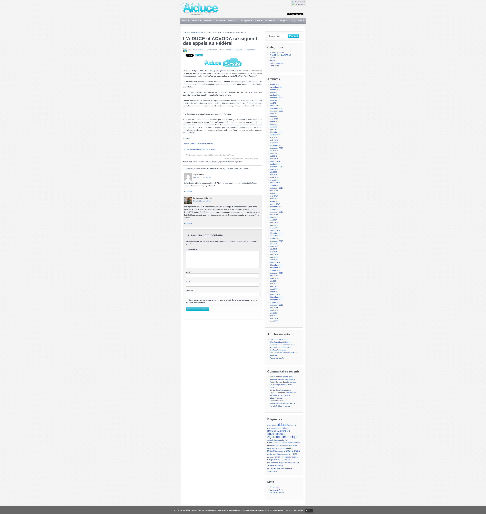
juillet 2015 (274, 246)
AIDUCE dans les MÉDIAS (280, 55)
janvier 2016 (275, 230)
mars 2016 (274, 225)
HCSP (294, 445)
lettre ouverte (279, 448)
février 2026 (274, 84)
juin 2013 (273, 313)
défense (290, 443)
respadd (287, 460)
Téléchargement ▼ (245, 21)
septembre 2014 (276, 273)
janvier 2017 (275, 204)
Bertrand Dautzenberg (278, 431)
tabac (293, 463)
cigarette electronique (226, 162)
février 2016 (274, 228)
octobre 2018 (275, 164)
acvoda (195, 162)
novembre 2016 (276, 207)
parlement (270, 457)
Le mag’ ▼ (232, 21)
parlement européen (283, 457)
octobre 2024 (275, 95)
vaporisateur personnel (275, 468)
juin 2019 (273, 153)
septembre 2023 (276, 111)
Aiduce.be (213, 50)
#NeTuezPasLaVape (278, 350)
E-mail (188, 281)
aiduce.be (208, 162)
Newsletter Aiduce (277, 493)
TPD (269, 466)
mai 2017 (273, 193)
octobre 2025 (275, 90)
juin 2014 (273, 281)
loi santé (271, 451)
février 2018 (274, 180)
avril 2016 (274, 222)
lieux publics (288, 448)
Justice (272, 60)
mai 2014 (273, 284)
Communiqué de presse (277, 443)
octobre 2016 (275, 209)
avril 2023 (274, 119)
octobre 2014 (275, 270)
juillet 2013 (274, 310)
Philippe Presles (273, 460)
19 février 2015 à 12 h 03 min (202, 201)
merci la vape (278, 454)
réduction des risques (276, 463)
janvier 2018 (275, 183)
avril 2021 (274, 129)
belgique (215, 162)
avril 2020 (274, 140)
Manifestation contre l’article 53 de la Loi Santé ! (241, 159)
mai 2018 (273, 175)
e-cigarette (283, 445)
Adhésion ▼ (208, 21)
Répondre (188, 191)
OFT (290, 454)
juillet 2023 (274, 114)
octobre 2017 (275, 185)
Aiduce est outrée (277, 358)
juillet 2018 (274, 169)
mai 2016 (273, 220)
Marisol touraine (292, 451)
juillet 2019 (274, 151)
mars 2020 (274, 143)
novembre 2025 (276, 87)
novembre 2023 (276, 108)
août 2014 (274, 276)
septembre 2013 (276, 305)
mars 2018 (274, 177)
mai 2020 (273, 137)
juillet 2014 (274, 278)
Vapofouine (274, 66)
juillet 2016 (274, 217)
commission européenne (277, 440)
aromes (278, 428)
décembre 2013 (276, 297)
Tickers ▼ (258, 21)
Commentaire (191, 249)
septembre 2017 (276, 188)
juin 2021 (273, 127)
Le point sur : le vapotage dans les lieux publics (283, 384)
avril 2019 (274, 159)
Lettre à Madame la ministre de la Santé (199, 149)
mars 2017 (274, 199)
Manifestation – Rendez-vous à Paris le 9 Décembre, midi (283, 395)
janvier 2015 (275, 262)
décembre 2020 (276, 132)
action (269, 425)
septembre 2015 (276, 241)
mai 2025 (273, 92)
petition (295, 457)
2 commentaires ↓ (251, 50)
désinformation (273, 445)
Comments (276, 490)
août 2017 (274, 191)
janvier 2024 (275, 106)
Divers (272, 58)
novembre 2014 (276, 268)
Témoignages (283, 21)
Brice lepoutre (276, 433)
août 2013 (274, 308)
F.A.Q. (293, 21)
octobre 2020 (275, 135)
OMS (295, 454)
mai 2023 (273, 116)
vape (274, 465)
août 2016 (274, 215)
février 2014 (274, 292)
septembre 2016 (276, 212)
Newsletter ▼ (220, 21)
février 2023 (274, 121)
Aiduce (272, 377)
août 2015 (274, 244)
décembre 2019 (276, 145)
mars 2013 (274, 321)
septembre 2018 (276, 167)
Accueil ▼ (185, 21)
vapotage (288, 468)
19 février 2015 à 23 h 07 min (202, 177)
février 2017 (274, 201)
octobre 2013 (275, 302)
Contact (301, 21)
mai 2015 (273, 252)
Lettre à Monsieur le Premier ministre (198, 144)
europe (289, 445)
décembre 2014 (276, 265)
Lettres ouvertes (276, 63)
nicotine (285, 454)
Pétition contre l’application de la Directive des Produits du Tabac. (210, 155)
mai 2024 (273, 103)
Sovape (288, 463)
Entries (275, 487)
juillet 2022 (274, 124)
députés (297, 443)
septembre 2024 (276, 98)
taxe (297, 462)
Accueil (186, 33)
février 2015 (274, 260)
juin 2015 (273, 249)
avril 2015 (274, 254)
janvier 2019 (275, 161)
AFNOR (273, 425)
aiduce (201, 162)
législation (238, 162)
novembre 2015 (276, 236)
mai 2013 (273, 316)
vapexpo (280, 466)
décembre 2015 (276, 233)
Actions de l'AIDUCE (198, 33)
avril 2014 (274, 286)
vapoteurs (272, 471)
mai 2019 (273, 156)
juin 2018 (273, 172)
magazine (279, 451)
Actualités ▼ (196, 21)
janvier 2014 (275, 294)
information (270, 448)
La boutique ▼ (270, 21)
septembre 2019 (276, 148)
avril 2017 (274, 196)
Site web (189, 291)
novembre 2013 (276, 300)
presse (282, 460)
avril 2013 (274, 318)
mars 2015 (274, 257)
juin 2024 (273, 100)
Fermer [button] (308, 510)
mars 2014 (274, 289)
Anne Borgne (271, 428)
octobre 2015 (275, 238)
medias (269, 454)
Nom (188, 272)
